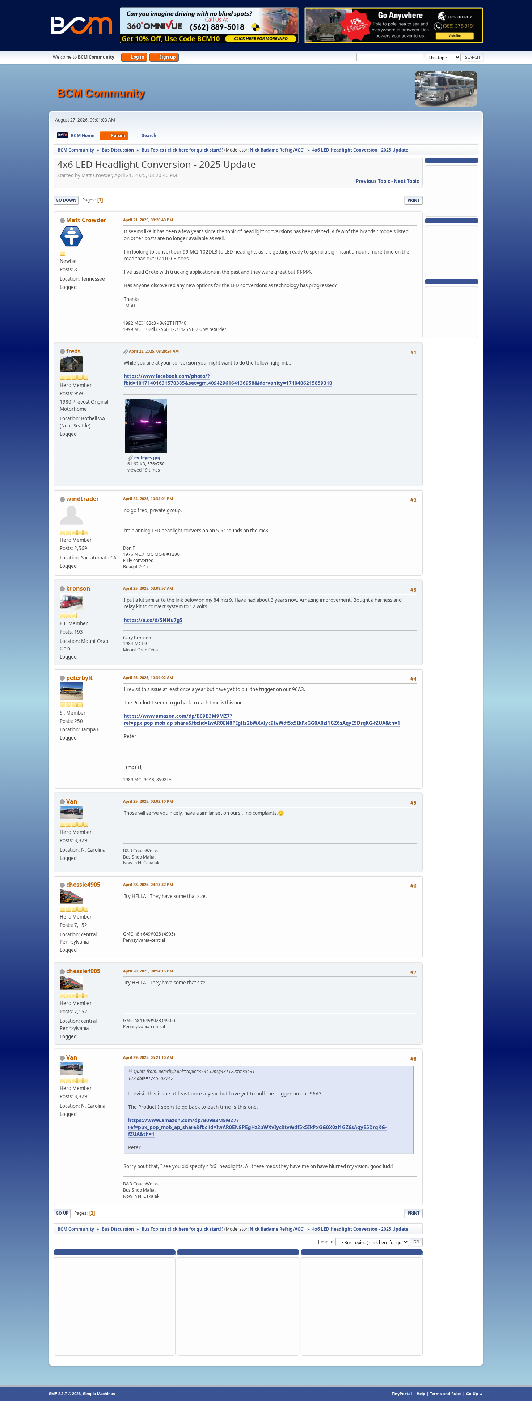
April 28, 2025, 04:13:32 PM (148, 884)
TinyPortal (402, 1393)
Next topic (406, 181)
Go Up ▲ (474, 1393)
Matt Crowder (86, 220)
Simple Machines (99, 1394)
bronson (78, 588)
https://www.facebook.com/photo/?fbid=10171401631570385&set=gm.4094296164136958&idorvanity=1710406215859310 (228, 379)
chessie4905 (83, 885)
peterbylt (79, 678)
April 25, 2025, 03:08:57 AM (148, 588)
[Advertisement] (452, 190)
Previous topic (373, 181)
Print (413, 200)
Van (71, 801)
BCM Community (100, 93)
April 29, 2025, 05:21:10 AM (148, 1057)
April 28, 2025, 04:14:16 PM (148, 971)
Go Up (62, 1213)
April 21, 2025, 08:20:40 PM (148, 219)
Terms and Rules (445, 1393)
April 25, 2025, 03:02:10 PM (148, 801)
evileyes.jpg (146, 458)
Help (421, 1393)
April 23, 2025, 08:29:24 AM (154, 351)
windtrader (82, 499)
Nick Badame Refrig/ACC (276, 150)
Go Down (66, 200)
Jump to (325, 1241)
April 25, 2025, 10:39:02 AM (148, 677)
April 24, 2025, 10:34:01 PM (148, 498)
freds (73, 351)
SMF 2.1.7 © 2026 (65, 1394)
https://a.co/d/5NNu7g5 (153, 620)
